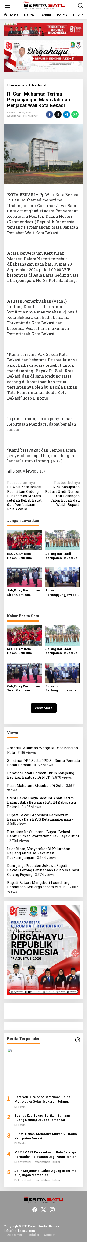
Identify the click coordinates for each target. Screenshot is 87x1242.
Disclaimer (14, 1235)
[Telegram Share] (66, 114)
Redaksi (33, 1235)
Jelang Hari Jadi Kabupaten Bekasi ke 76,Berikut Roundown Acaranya (61, 556)
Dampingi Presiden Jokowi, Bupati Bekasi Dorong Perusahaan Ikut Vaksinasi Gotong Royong (43, 870)
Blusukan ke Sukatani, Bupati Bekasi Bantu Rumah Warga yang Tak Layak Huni (43, 833)
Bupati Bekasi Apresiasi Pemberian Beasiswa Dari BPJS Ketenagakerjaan (39, 817)
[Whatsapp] (75, 114)
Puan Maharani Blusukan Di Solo (35, 785)
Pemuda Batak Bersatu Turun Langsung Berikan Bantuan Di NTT (40, 775)
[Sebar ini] (49, 114)
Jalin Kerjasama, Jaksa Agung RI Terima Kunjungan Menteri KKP (45, 1173)
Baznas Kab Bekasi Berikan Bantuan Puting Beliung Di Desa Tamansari (42, 1118)
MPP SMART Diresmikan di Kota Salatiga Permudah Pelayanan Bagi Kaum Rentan (45, 1154)
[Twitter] (43, 1210)
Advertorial (14, 116)
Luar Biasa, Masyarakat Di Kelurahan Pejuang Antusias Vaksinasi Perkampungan (38, 853)
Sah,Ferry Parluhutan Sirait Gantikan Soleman (23, 593)
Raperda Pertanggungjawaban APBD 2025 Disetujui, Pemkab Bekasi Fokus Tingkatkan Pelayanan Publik (62, 593)
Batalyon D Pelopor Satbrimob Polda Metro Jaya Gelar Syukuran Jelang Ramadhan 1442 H (42, 1099)
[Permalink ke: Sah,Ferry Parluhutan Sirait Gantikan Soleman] (24, 576)
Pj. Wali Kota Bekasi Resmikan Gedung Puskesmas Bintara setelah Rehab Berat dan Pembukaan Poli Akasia (24, 495)
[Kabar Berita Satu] (44, 5)
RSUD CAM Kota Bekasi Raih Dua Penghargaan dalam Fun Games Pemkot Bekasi (23, 556)
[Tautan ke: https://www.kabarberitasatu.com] (77, 1040)
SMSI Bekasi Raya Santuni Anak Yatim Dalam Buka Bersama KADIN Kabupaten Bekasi (41, 802)
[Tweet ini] (58, 114)
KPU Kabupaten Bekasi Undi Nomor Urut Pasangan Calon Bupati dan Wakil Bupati (62, 493)
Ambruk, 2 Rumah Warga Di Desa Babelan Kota (42, 750)
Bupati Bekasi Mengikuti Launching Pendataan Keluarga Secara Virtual (38, 884)
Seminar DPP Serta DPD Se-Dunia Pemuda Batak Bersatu (43, 762)
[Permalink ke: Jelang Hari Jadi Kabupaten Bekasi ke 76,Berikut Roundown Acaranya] (62, 540)
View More (44, 708)
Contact (49, 1235)
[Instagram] (52, 1210)
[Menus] (7, 5)
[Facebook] (35, 1210)
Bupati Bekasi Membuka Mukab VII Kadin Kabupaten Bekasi (45, 1136)
